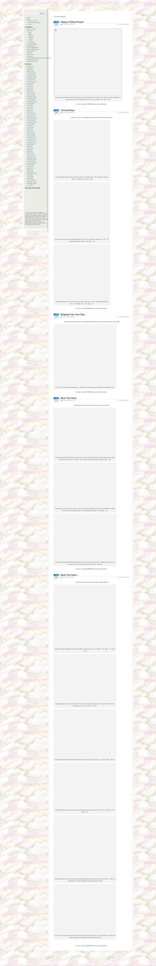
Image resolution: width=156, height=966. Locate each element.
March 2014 (30, 91)
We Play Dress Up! (32, 59)
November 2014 (31, 78)
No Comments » (124, 24)
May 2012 (30, 129)
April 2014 (30, 90)
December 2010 (31, 158)
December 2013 (31, 96)
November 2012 (31, 119)
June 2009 (30, 176)
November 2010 (31, 159)
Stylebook (30, 56)
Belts (30, 34)
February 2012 (31, 134)
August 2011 (30, 144)
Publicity (29, 52)
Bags (30, 32)
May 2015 (30, 67)
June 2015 (30, 66)
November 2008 (31, 183)
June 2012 (30, 127)
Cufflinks (31, 37)
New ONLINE (31, 51)
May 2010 (30, 168)
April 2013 (30, 110)
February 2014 (31, 93)
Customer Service (32, 21)
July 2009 (30, 175)
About (29, 19)
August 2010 (30, 164)
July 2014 (30, 84)
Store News (30, 54)
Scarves (31, 41)
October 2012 (31, 120)
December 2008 (31, 181)
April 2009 (30, 178)
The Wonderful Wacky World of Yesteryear (39, 58)
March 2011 (30, 153)
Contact (29, 24)
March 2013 (30, 112)
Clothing (31, 35)
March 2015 (30, 71)
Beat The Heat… (70, 575)
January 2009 (31, 180)
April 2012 (30, 130)
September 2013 (32, 101)
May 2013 (30, 108)
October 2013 (31, 100)
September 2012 (32, 122)
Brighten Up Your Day (73, 314)
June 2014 (30, 86)
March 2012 (30, 132)
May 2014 (30, 88)
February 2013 (31, 113)
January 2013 (31, 115)
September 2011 (32, 142)
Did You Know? (31, 29)
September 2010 (32, 163)
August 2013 (30, 103)
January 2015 (31, 74)
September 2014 (32, 81)
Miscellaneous (31, 46)
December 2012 (31, 117)
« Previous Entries (60, 17)
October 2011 (31, 141)
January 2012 (31, 136)
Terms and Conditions (35, 22)
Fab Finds (30, 30)
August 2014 (30, 83)
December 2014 (31, 76)
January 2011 (31, 156)
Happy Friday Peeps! (72, 22)
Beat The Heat (68, 398)
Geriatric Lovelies (32, 44)
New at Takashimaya (33, 49)
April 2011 (30, 151)
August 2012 (30, 124)
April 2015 (30, 69)
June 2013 (30, 107)
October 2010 (31, 161)
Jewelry (31, 39)
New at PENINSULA (69, 24)
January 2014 (31, 95)
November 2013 (31, 98)
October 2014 (31, 79)
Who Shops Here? (32, 61)
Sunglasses (32, 42)
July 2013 (30, 105)
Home (29, 17)
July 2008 (30, 185)
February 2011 (31, 154)
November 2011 (31, 139)
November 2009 (31, 173)
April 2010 (30, 170)
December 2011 (31, 137)
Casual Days (68, 110)
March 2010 (30, 171)
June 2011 (30, 147)
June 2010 (30, 166)
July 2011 (30, 146)
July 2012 (30, 125)
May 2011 (30, 149)
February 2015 (31, 73)
